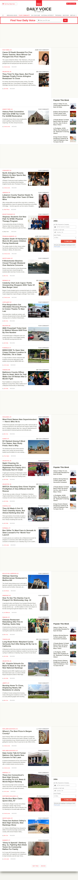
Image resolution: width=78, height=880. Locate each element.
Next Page (35, 866)
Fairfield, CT (6, 772)
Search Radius (57, 235)
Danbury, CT (6, 840)
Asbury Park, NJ (7, 109)
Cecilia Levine (7, 66)
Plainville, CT (6, 347)
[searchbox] (10, 4)
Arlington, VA (6, 71)
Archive (43, 866)
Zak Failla (6, 88)
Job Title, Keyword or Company (61, 224)
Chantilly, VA (6, 506)
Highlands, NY (6, 417)
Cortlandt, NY (7, 302)
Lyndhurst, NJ (6, 170)
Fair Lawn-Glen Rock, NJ (10, 728)
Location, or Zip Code (58, 229)
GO (65, 20)
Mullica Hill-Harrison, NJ (10, 573)
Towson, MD (6, 369)
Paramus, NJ (6, 280)
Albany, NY (5, 438)
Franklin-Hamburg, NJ (9, 236)
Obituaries (74, 15)
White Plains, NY (7, 258)
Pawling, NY (6, 617)
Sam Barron (6, 590)
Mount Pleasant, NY (8, 214)
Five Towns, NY (7, 50)
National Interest (47, 15)
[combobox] (9, 4)
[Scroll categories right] (76, 15)
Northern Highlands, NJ (10, 796)
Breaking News (12, 15)
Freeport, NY (6, 595)
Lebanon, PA (6, 192)
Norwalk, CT (6, 528)
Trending (58, 15)
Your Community (24, 15)
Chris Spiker (6, 456)
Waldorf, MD (6, 325)
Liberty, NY (5, 683)
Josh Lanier (6, 365)
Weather (66, 15)
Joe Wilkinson (7, 612)
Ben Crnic (6, 275)
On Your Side (35, 15)
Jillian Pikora (6, 209)
